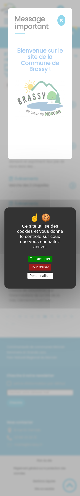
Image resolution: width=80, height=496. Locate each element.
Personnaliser (40, 276)
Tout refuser (40, 267)
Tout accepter (40, 259)
